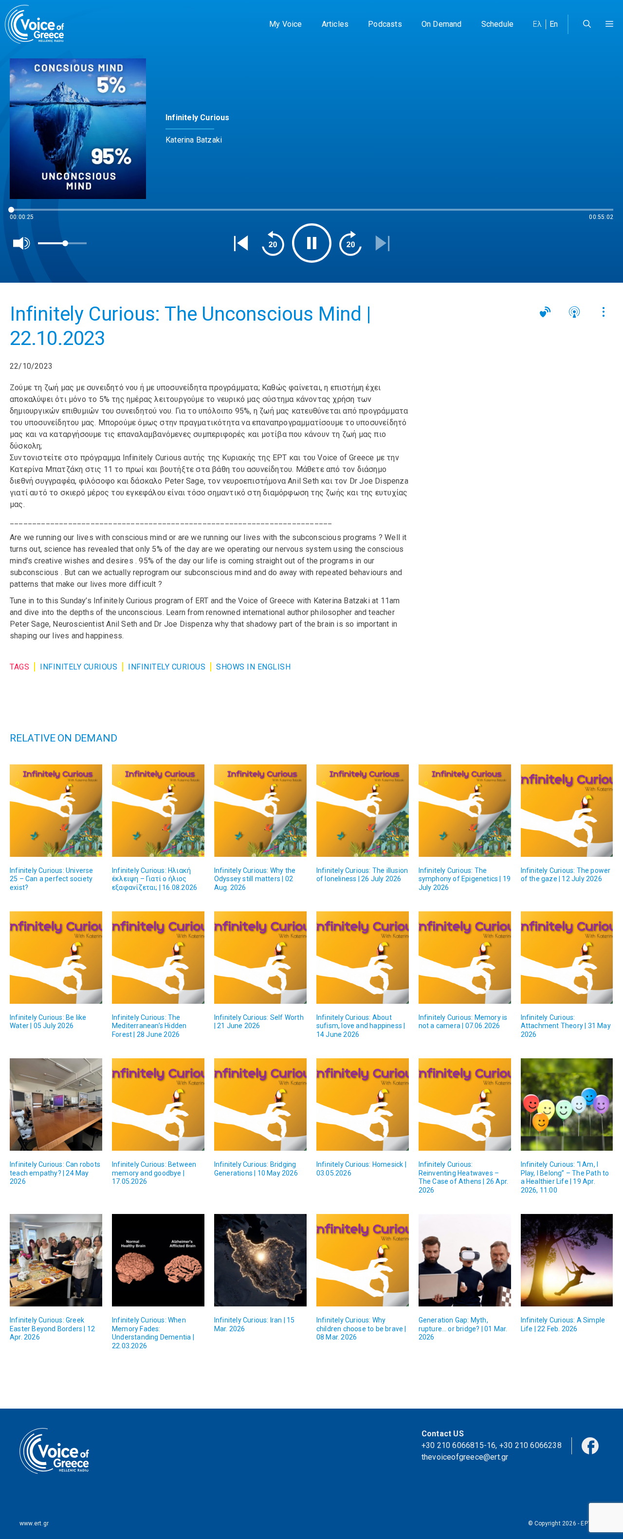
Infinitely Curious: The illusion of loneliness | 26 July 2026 (362, 875)
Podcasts (385, 24)
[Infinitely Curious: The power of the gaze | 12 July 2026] (567, 810)
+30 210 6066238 (530, 1445)
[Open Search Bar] (587, 24)
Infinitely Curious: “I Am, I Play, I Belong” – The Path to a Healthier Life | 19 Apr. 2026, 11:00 (565, 1177)
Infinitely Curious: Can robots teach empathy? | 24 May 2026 (55, 1172)
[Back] (241, 243)
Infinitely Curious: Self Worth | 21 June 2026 (259, 1022)
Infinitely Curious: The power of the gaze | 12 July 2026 (566, 875)
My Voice (285, 24)
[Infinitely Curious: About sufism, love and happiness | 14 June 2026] (362, 957)
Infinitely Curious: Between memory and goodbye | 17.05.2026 (154, 1172)
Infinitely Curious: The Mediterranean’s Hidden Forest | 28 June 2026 (149, 1026)
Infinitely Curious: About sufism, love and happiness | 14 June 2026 (360, 1026)
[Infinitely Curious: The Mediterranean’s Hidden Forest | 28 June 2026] (158, 957)
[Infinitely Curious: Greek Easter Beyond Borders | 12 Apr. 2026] (56, 1260)
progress (26, 214)
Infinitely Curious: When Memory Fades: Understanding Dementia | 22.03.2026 (153, 1333)
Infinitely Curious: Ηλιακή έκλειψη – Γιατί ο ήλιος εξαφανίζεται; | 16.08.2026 (154, 879)
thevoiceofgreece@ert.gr (465, 1457)
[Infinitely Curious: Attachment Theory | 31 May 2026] (567, 957)
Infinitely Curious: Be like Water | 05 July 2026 (48, 1022)
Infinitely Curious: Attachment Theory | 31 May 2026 (566, 1026)
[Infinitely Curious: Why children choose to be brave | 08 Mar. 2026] (362, 1260)
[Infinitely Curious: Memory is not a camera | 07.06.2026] (465, 957)
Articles (335, 24)
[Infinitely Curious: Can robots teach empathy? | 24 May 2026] (56, 1104)
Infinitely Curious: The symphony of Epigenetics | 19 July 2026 (465, 879)
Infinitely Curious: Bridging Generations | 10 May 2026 (256, 1168)
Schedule (497, 24)
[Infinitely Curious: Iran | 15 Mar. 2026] (260, 1260)
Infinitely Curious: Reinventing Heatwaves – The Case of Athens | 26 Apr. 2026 (464, 1177)
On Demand (441, 24)
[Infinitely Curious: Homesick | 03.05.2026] (362, 1104)
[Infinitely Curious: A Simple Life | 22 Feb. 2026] (567, 1260)
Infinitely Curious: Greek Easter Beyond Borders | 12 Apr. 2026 (52, 1328)
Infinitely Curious (78, 666)
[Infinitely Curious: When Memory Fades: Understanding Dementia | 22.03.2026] (158, 1260)
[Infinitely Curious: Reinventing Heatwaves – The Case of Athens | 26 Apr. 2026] (465, 1104)
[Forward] (350, 243)
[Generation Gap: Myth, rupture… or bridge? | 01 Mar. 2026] (465, 1260)
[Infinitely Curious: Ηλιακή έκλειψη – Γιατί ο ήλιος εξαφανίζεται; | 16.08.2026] (158, 810)
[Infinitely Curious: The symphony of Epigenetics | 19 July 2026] (465, 810)
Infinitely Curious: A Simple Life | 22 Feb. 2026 (563, 1324)
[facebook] (590, 1445)
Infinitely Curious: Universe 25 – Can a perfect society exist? (51, 879)
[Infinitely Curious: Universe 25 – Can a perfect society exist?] (56, 810)
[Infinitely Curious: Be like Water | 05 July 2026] (56, 957)
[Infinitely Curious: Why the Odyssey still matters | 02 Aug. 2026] (260, 810)
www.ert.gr (34, 1523)
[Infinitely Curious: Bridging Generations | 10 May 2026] (260, 1104)
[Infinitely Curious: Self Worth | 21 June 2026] (260, 957)
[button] (609, 24)
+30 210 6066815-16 (458, 1445)
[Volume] (22, 243)
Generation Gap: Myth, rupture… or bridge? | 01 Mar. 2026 (463, 1328)
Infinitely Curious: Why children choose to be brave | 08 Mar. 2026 (361, 1328)
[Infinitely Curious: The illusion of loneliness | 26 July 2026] (362, 810)
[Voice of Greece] (38, 24)
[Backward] (273, 243)
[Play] (312, 243)
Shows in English (253, 666)
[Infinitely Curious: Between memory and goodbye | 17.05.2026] (158, 1104)
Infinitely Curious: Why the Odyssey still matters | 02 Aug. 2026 (254, 879)
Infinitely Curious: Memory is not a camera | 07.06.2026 (463, 1022)
